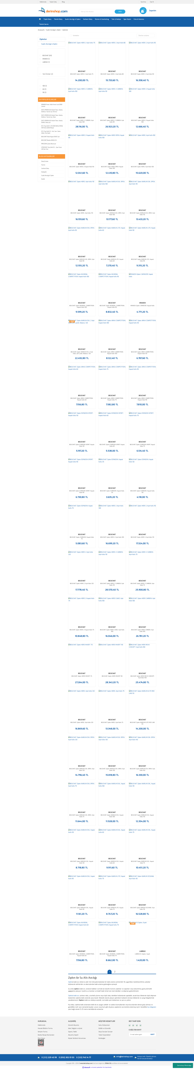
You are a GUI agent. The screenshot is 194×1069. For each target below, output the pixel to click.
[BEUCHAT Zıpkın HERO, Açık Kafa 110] (81, 194)
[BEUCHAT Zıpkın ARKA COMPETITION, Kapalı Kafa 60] (81, 379)
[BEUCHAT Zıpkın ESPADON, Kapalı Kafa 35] (112, 471)
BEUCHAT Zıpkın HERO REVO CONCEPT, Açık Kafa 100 (142, 677)
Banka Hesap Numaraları (46, 1035)
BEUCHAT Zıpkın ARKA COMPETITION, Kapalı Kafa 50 (142, 352)
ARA (120, 11)
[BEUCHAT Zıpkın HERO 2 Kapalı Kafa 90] (81, 147)
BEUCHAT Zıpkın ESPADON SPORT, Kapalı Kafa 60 (112, 445)
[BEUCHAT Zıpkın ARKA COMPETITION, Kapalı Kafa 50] (142, 333)
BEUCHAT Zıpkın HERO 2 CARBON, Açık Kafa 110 (112, 584)
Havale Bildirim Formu (45, 1028)
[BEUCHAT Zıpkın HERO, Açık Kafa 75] (112, 703)
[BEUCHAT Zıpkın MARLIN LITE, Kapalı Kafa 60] (112, 240)
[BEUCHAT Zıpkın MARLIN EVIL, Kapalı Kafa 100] (112, 796)
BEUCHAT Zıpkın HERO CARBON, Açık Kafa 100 (142, 630)
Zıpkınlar (65, 30)
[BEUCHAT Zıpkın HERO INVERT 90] (112, 657)
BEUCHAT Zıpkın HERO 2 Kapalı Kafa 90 (82, 167)
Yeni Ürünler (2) (48, 74)
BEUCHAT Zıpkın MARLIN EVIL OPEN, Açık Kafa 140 (142, 769)
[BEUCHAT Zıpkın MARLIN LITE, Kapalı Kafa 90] (142, 240)
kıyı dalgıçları (151, 1007)
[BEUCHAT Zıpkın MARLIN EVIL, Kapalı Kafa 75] (142, 842)
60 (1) (44, 89)
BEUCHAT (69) (47, 56)
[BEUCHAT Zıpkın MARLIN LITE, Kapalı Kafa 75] (112, 888)
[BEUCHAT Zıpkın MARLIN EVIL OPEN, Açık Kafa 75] (81, 796)
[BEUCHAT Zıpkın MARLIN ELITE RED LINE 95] (142, 703)
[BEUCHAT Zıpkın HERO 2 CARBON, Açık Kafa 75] (142, 564)
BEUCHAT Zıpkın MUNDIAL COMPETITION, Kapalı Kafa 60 (81, 954)
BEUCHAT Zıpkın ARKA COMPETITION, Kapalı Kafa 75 (112, 399)
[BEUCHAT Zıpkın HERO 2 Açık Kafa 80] (112, 55)
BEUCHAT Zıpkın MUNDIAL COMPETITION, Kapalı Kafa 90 (112, 306)
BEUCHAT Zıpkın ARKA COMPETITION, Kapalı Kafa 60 (82, 399)
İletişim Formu (42, 1032)
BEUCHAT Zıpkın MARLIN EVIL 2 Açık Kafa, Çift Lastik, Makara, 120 (82, 352)
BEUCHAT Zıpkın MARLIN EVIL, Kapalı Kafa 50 (81, 862)
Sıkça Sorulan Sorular (106, 1032)
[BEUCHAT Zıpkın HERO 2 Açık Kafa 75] (81, 55)
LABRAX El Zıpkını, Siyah (142, 954)
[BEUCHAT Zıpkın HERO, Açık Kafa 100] (142, 147)
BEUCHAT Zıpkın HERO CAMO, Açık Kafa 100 (112, 630)
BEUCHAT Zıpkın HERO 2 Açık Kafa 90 (142, 74)
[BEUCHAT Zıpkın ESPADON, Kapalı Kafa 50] (142, 471)
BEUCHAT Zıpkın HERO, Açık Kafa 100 (142, 167)
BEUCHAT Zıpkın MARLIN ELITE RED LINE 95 (142, 723)
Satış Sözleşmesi (104, 1025)
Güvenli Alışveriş (73, 1025)
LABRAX (142, 951)
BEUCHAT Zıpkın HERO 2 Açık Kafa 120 (82, 583)
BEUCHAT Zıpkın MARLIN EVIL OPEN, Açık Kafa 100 (112, 213)
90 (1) (44, 92)
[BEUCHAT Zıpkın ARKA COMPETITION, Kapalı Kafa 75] (112, 379)
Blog (63, 2)
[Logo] (53, 10)
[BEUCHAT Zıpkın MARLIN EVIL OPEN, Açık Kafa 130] (112, 749)
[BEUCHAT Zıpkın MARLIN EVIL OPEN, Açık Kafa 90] (81, 240)
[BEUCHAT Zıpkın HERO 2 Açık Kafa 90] (142, 55)
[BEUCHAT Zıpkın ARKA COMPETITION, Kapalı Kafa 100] (112, 333)
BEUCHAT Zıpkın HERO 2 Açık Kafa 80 (112, 74)
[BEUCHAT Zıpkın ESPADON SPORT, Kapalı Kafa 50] (81, 425)
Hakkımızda (43, 2)
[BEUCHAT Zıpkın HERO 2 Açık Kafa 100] (112, 518)
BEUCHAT (81, 71)
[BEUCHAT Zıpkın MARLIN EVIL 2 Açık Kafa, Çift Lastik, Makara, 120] (81, 333)
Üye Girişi (143, 2)
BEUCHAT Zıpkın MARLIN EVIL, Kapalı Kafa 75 (142, 862)
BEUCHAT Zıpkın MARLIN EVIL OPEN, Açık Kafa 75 (81, 816)
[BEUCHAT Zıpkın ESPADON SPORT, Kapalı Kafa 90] (81, 471)
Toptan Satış (53, 2)
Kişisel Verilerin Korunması (77, 1038)
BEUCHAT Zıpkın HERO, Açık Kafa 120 (82, 722)
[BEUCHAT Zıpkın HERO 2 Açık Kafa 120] (81, 564)
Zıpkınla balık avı (73, 996)
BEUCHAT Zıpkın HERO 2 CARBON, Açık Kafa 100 (82, 121)
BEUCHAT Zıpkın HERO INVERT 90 (112, 676)
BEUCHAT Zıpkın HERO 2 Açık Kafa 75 (81, 74)
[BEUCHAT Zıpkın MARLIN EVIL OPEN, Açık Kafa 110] (142, 194)
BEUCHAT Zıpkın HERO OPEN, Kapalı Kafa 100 (112, 167)
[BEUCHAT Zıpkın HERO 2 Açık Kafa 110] (142, 518)
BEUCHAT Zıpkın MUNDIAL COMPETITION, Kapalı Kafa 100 (81, 306)
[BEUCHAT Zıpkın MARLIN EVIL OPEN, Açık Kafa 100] (112, 194)
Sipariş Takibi (72, 1032)
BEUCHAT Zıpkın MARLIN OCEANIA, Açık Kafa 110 (142, 908)
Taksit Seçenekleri (105, 1035)
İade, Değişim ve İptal (75, 1028)
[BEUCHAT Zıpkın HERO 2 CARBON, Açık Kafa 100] (81, 101)
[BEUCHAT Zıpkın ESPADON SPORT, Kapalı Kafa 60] (112, 425)
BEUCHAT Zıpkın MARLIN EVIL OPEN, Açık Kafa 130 (112, 769)
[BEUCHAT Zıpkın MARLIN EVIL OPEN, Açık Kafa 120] (81, 749)
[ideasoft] (86, 1067)
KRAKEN (142, 303)
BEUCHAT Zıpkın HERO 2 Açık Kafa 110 (142, 537)
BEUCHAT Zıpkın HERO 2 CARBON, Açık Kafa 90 (112, 121)
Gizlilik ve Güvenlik (105, 1028)
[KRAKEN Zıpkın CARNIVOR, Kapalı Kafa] (142, 286)
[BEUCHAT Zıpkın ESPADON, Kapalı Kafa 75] (81, 518)
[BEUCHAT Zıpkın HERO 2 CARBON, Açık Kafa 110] (112, 564)
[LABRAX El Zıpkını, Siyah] (142, 935)
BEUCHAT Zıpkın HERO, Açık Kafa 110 (82, 213)
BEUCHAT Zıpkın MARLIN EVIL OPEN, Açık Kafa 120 (81, 769)
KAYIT (153, 1034)
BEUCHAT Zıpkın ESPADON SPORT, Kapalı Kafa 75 (142, 445)
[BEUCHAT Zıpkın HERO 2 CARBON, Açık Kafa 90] (112, 101)
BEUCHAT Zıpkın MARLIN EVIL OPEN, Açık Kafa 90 (81, 260)
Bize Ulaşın (41, 1038)
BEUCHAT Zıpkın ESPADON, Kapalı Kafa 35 (112, 491)
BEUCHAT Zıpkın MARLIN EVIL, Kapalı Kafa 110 (142, 816)
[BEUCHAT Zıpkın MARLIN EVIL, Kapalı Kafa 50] (81, 842)
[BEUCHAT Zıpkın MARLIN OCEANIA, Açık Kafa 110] (142, 888)
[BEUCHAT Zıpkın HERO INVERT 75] (81, 657)
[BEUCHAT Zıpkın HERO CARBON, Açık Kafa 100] (142, 610)
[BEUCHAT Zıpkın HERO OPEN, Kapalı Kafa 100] (112, 147)
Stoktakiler (76, 35)
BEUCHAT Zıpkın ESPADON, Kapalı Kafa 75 (82, 538)
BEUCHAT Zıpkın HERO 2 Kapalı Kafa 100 (142, 121)
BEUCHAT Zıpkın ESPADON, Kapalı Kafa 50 (142, 491)
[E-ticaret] (97, 1067)
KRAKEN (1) (46, 59)
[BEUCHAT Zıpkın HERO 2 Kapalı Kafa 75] (81, 610)
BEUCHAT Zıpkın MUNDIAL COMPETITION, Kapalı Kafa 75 (112, 954)
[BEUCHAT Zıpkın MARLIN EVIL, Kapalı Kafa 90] (81, 888)
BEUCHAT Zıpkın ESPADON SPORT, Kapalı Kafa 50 (81, 445)
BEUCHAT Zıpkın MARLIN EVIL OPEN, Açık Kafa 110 (142, 213)
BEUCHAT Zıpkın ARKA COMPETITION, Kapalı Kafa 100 (112, 352)
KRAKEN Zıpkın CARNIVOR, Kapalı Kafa (142, 305)
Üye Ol (152, 2)
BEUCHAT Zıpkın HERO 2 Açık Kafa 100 (112, 537)
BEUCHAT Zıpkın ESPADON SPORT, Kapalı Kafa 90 (81, 491)
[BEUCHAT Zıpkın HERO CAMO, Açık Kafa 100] (112, 610)
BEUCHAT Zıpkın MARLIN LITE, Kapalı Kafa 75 (112, 908)
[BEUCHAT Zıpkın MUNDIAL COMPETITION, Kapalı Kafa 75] (112, 935)
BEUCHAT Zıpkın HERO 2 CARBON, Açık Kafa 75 (142, 584)
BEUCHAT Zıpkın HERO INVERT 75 (82, 676)
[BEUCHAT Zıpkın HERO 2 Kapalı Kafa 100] (142, 101)
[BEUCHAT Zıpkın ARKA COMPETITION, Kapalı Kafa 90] (142, 379)
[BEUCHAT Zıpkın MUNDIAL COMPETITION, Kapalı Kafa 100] (81, 286)
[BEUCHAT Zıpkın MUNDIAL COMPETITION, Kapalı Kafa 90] (112, 286)
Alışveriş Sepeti (73, 1035)
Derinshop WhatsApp (184, 1065)
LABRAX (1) (46, 62)
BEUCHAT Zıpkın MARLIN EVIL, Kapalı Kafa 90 (81, 908)
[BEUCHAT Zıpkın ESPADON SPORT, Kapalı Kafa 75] (142, 425)
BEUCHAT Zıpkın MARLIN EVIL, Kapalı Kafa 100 (112, 816)
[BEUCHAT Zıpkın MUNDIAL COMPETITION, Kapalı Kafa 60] (81, 935)
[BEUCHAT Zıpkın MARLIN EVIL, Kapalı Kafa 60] (112, 842)
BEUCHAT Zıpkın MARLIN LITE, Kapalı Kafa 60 (112, 260)
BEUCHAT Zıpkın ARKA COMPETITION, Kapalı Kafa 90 (142, 399)
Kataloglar (102, 1038)
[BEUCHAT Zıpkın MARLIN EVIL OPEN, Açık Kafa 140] (142, 749)
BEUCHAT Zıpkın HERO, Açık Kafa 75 (112, 722)
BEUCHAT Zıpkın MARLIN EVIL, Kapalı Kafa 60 (112, 862)
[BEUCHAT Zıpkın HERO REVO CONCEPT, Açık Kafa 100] (142, 657)
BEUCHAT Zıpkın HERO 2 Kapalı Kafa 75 (82, 630)
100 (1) (45, 86)
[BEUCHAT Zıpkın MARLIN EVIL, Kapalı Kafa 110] (142, 796)
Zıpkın (70, 982)
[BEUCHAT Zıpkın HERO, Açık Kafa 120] (81, 703)
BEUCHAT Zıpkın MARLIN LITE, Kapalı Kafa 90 (142, 260)
